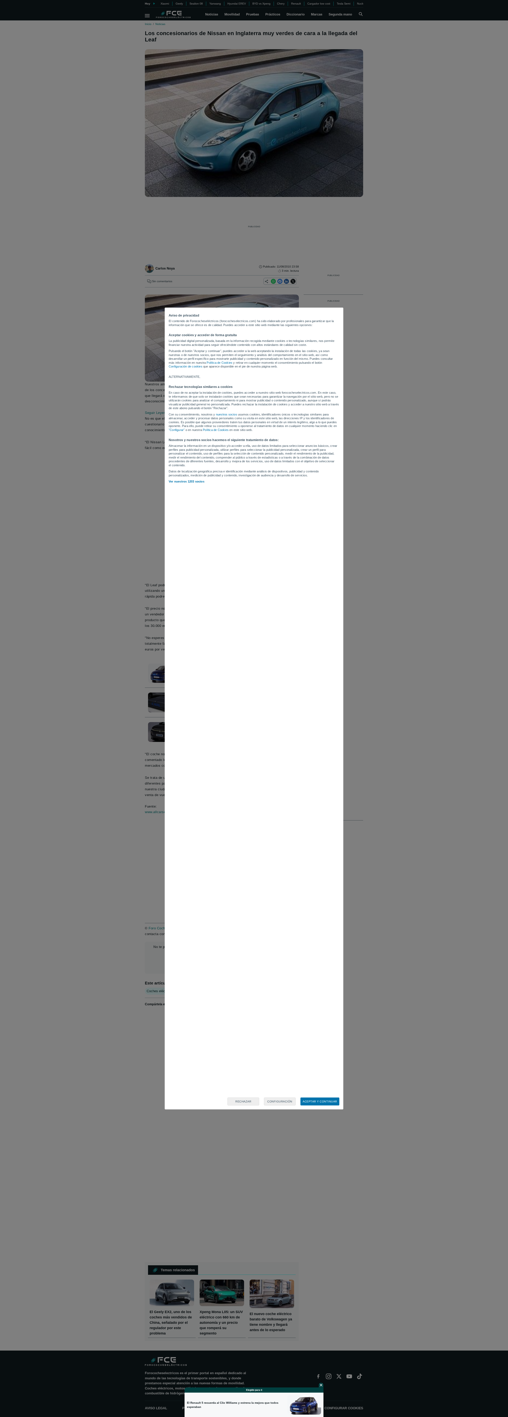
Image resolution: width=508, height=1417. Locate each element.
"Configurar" (177, 430)
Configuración (279, 1101)
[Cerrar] (321, 1385)
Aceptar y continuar (320, 1101)
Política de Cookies (219, 362)
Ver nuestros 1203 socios (186, 481)
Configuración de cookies (185, 366)
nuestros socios (226, 414)
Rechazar (243, 1101)
